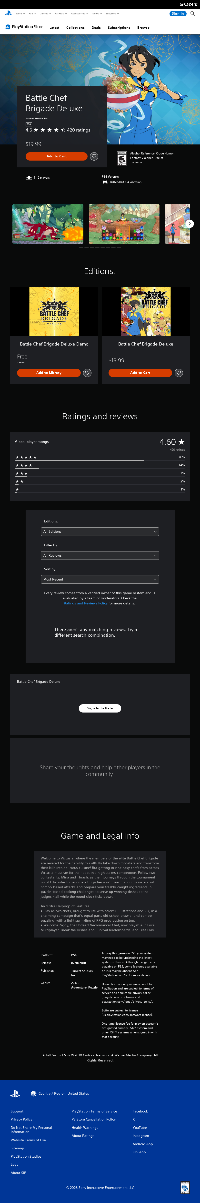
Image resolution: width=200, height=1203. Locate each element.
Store (18, 13)
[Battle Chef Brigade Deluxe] (47, 224)
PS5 (31, 13)
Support (111, 13)
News (95, 13)
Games (44, 13)
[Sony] (189, 7)
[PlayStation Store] (25, 27)
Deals (96, 27)
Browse (143, 27)
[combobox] (100, 531)
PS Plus (59, 13)
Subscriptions (119, 27)
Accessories (78, 13)
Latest (54, 27)
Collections (75, 27)
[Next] (190, 224)
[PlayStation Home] (8, 14)
